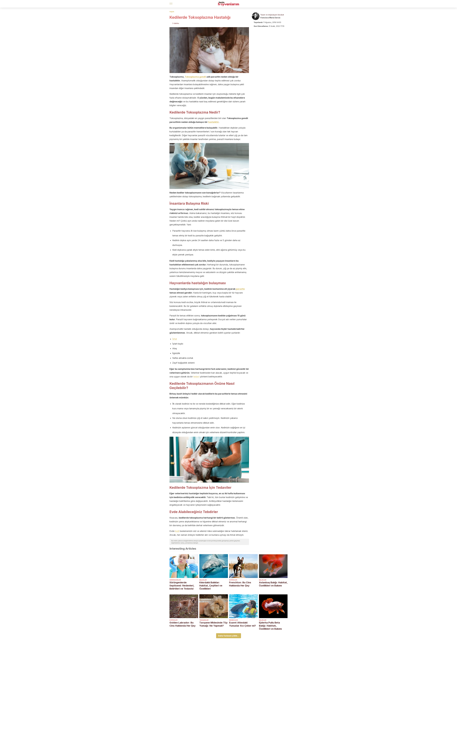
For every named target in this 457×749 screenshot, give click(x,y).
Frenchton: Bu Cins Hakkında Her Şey (240, 584)
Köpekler (233, 580)
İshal (174, 339)
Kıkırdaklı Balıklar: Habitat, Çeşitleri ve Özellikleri (210, 585)
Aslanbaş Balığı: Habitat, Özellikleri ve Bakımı (273, 584)
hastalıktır (213, 122)
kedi (177, 531)
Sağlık (171, 12)
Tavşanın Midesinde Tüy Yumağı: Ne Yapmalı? (213, 624)
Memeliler (233, 620)
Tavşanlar (203, 620)
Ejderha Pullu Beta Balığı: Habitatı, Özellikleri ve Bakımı (270, 625)
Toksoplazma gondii (195, 77)
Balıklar (203, 580)
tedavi (196, 376)
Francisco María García (270, 18)
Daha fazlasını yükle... (228, 636)
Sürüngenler (175, 580)
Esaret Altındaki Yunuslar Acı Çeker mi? (242, 624)
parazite (240, 289)
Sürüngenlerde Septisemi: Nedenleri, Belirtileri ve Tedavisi (181, 585)
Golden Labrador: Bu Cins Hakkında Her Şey (182, 624)
